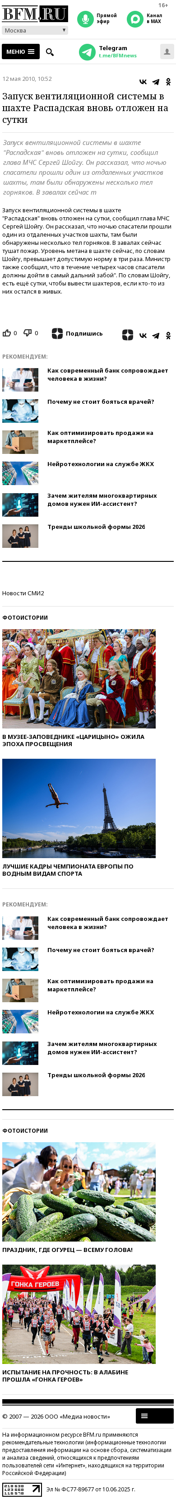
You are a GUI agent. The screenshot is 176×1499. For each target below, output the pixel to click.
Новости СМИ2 (23, 593)
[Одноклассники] (168, 81)
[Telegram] (155, 81)
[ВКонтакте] (143, 81)
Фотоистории (25, 617)
